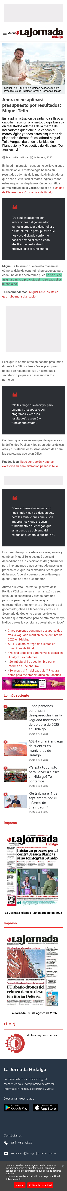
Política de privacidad (40, 1185)
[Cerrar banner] (62, 1166)
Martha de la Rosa (17, 157)
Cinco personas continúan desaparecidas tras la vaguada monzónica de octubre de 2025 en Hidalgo (35, 635)
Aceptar (19, 1185)
